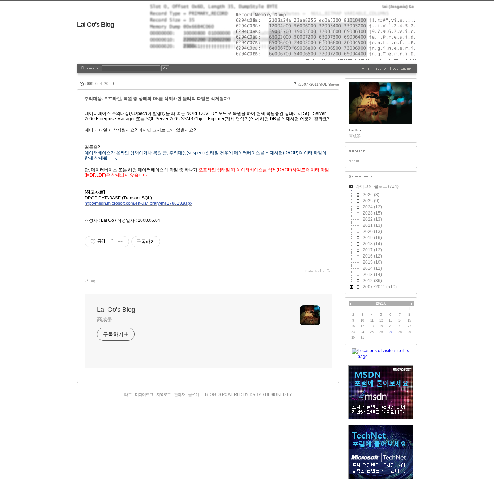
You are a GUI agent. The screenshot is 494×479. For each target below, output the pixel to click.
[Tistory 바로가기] (381, 151)
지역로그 (163, 394)
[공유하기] (111, 241)
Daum (256, 394)
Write (410, 59)
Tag (324, 59)
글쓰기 (193, 394)
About (354, 161)
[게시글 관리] (120, 241)
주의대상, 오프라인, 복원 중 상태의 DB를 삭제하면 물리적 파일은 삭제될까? (157, 98)
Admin (394, 59)
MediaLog (343, 59)
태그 (128, 394)
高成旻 (104, 319)
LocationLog (370, 59)
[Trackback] (87, 281)
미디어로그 (144, 394)
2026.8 (381, 303)
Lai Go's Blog (95, 24)
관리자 (179, 394)
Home (312, 59)
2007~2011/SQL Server (319, 84)
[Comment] (92, 281)
